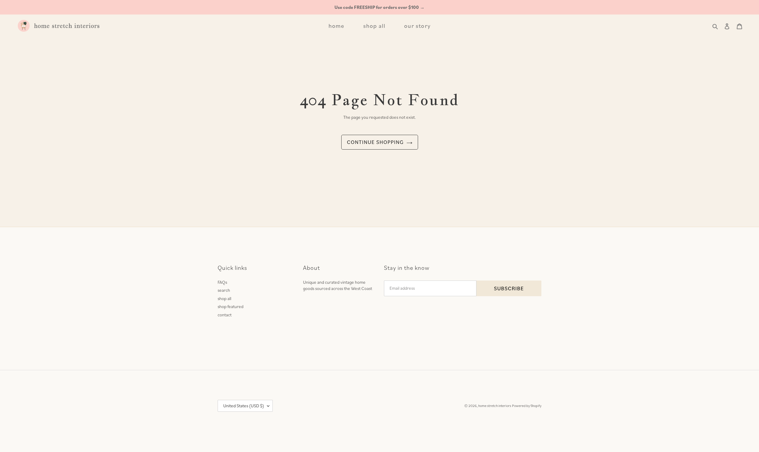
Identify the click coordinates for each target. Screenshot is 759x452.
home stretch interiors (494, 405)
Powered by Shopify (526, 405)
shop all (224, 298)
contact (225, 315)
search (224, 290)
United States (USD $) (243, 405)
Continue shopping (375, 142)
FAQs (222, 282)
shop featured (230, 306)
